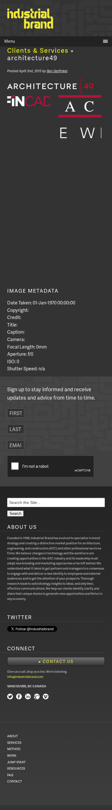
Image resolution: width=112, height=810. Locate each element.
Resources (16, 768)
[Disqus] (56, 215)
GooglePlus (37, 697)
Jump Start (16, 762)
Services (14, 742)
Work (11, 755)
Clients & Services (38, 50)
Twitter (10, 697)
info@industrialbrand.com (25, 676)
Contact (14, 781)
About (12, 736)
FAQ (10, 775)
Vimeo (46, 697)
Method (13, 749)
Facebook (19, 697)
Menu (9, 41)
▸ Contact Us (56, 661)
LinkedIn (28, 697)
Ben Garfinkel (57, 71)
